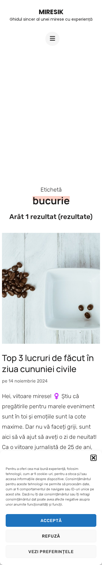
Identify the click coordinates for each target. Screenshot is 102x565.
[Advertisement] (51, 111)
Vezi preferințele (51, 551)
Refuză (51, 536)
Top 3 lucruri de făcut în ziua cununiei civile (48, 363)
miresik (51, 12)
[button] (93, 458)
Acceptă (51, 520)
